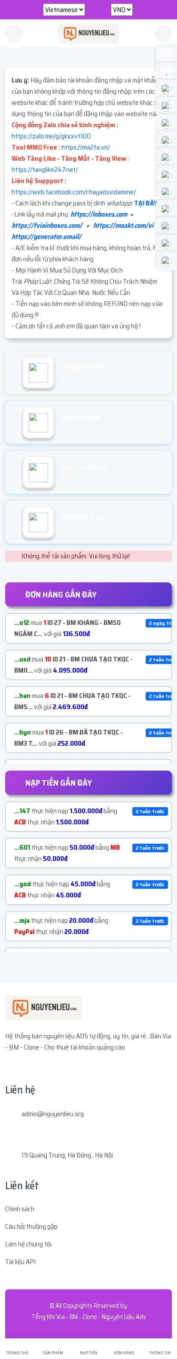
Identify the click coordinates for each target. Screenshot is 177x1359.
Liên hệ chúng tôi (28, 1244)
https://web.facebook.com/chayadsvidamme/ (74, 192)
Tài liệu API (20, 1261)
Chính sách (19, 1208)
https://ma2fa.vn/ (85, 147)
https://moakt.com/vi (123, 225)
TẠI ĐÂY (145, 203)
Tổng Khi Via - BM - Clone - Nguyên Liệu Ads (88, 1317)
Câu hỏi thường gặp (31, 1226)
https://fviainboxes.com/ (47, 225)
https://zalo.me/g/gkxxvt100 (51, 136)
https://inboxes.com (98, 214)
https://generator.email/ (46, 236)
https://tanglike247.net (44, 169)
